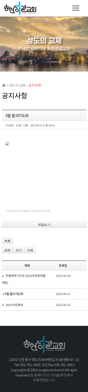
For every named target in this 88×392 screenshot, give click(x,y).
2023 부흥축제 (14, 305)
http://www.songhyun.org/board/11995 (28, 210)
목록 (7, 241)
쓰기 (19, 250)
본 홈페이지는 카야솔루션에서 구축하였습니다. (51, 377)
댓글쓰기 (44, 224)
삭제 (30, 250)
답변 (7, 250)
